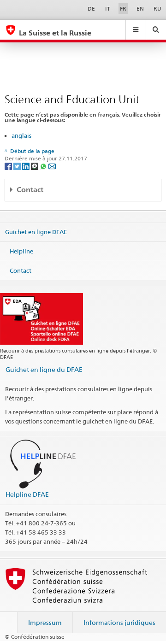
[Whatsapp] (44, 166)
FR (123, 8)
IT (107, 8)
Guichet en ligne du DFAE (44, 369)
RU (157, 8)
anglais (21, 135)
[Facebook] (9, 166)
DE (91, 8)
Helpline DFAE (27, 494)
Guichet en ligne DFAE (36, 231)
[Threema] (35, 166)
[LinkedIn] (26, 166)
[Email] (52, 166)
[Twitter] (17, 166)
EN (140, 8)
